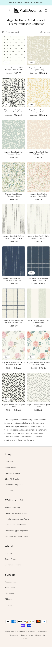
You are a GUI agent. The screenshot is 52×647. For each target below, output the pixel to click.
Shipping (9, 599)
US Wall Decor (16, 631)
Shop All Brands (12, 479)
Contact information (27, 639)
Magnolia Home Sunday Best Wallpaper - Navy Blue (38, 279)
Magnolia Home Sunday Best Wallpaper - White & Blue (13, 321)
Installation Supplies (14, 485)
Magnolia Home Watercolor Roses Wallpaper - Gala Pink (13, 363)
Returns (8, 605)
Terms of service (27, 635)
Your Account (10, 582)
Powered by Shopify (28, 631)
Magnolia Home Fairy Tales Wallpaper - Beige (38, 69)
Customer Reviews (13, 565)
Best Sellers (10, 462)
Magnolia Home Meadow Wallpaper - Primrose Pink (38, 195)
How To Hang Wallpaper (15, 525)
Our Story (9, 553)
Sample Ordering (12, 507)
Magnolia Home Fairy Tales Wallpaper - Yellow (38, 111)
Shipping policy (40, 635)
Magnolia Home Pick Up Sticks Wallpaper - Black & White (13, 237)
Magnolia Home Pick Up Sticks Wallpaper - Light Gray (38, 237)
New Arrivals (10, 467)
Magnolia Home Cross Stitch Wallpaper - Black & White (13, 69)
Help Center (10, 588)
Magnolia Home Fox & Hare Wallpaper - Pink (38, 153)
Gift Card (9, 490)
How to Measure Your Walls (17, 519)
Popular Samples (12, 473)
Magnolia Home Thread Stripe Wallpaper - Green (38, 321)
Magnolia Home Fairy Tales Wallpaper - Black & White (13, 111)
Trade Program (11, 559)
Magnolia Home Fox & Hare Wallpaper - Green (13, 153)
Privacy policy (14, 635)
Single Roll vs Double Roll (16, 513)
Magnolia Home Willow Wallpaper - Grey (38, 406)
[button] (5, 10)
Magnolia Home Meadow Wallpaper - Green (13, 195)
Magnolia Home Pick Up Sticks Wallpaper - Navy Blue (13, 279)
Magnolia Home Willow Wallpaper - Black (13, 406)
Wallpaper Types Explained (17, 530)
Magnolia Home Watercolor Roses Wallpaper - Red (38, 363)
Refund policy (42, 631)
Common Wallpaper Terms (16, 536)
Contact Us (10, 593)
